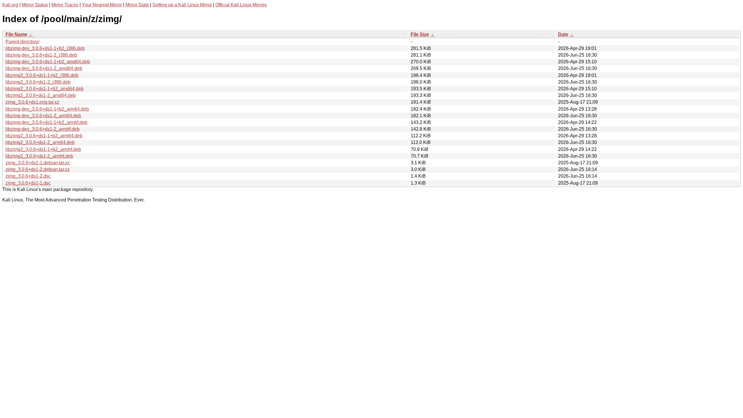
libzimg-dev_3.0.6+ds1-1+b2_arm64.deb (47, 109)
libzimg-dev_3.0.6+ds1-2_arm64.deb (43, 115)
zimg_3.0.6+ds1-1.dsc (28, 183)
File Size (420, 34)
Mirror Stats (137, 4)
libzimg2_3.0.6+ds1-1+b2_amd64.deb (45, 88)
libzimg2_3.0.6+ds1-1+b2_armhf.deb (43, 149)
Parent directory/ (22, 41)
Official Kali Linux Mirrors (241, 4)
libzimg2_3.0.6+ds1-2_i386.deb (38, 82)
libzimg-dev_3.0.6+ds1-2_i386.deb (41, 55)
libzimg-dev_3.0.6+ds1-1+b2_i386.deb (45, 48)
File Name (16, 34)
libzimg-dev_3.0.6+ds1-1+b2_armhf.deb (46, 122)
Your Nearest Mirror (102, 4)
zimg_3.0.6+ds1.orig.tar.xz (32, 102)
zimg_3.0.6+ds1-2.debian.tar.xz (38, 169)
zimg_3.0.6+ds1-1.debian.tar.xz (38, 162)
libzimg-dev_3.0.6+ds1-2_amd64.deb (44, 68)
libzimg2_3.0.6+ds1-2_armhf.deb (39, 156)
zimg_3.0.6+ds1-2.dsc (28, 176)
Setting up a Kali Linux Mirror (182, 4)
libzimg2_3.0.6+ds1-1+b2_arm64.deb (44, 135)
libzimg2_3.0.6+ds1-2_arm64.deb (40, 142)
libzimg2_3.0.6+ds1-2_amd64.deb (41, 95)
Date (563, 34)
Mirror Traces (64, 4)
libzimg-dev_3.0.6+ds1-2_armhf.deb (43, 129)
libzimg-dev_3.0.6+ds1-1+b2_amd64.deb (48, 61)
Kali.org (10, 4)
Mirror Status (35, 4)
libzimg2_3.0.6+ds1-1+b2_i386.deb (42, 75)
